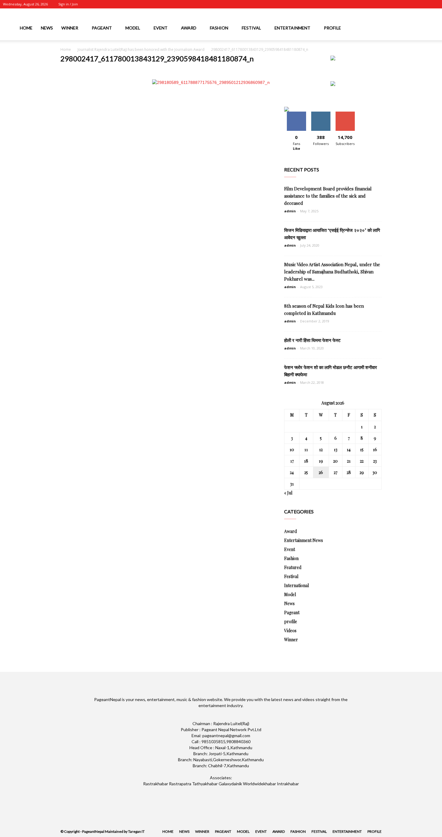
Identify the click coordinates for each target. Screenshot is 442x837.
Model (132, 27)
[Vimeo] (424, 4)
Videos (290, 630)
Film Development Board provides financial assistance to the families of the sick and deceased (328, 196)
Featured (292, 567)
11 (306, 449)
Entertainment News (303, 540)
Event (160, 27)
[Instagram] (404, 4)
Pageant (102, 27)
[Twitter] (414, 4)
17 (292, 461)
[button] (435, 29)
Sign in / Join (68, 4)
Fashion (219, 27)
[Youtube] (434, 4)
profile (332, 27)
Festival (251, 27)
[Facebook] (394, 4)
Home (26, 27)
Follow (321, 114)
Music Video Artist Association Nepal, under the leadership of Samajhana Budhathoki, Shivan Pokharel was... (332, 271)
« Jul (288, 493)
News (47, 27)
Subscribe (345, 114)
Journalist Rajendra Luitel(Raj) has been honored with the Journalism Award (141, 49)
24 (292, 472)
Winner (69, 27)
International (296, 585)
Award (188, 27)
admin (290, 211)
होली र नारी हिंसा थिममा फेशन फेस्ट (312, 340)
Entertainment (292, 27)
